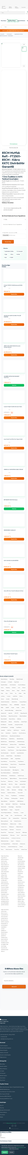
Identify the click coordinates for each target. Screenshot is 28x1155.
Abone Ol (7, 568)
